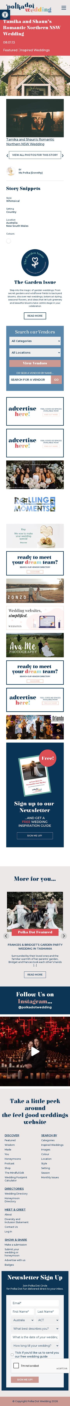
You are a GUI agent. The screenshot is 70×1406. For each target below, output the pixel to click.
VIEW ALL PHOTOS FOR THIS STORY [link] (35, 154)
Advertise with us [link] (15, 1260)
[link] (5, 15)
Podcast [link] (9, 1163)
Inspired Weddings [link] (35, 50)
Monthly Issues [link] (50, 1177)
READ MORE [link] (35, 315)
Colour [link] (45, 1154)
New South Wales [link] (17, 225)
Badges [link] (9, 1264)
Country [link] (11, 212)
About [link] (8, 1214)
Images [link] (45, 1149)
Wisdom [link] (10, 1144)
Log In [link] (8, 1231)
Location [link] (46, 1158)
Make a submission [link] (16, 1244)
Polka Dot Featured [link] (35, 932)
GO (56, 379)
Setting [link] (45, 1168)
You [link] (7, 1154)
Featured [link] (10, 50)
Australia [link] (12, 222)
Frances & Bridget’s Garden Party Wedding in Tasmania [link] (35, 946)
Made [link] (8, 1149)
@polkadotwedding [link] (35, 1007)
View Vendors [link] (35, 363)
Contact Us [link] (11, 1226)
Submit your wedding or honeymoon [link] (12, 1252)
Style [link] (44, 1163)
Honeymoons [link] (13, 1158)
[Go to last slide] (6, 936)
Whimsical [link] (13, 201)
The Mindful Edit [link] (14, 1172)
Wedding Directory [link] (16, 1193)
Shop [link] (7, 1168)
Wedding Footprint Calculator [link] (16, 1179)
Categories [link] (47, 1140)
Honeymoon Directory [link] (12, 1200)
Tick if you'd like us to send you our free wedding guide (37, 1354)
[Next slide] (64, 936)
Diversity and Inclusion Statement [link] (17, 1221)
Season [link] (45, 1172)
